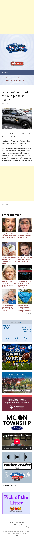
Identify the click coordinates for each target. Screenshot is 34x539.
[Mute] (27, 448)
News (6, 204)
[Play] (4, 448)
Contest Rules (20, 522)
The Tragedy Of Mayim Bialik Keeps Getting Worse (24, 235)
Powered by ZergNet (27, 314)
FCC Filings (26, 527)
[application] (17, 441)
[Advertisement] (17, 17)
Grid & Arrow (22, 533)
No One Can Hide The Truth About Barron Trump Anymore (25, 259)
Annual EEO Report (16, 525)
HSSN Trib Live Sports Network (12, 527)
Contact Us (11, 522)
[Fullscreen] (30, 448)
